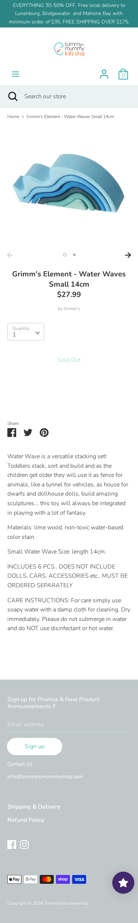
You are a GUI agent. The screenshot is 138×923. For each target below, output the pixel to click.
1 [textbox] (14, 335)
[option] (69, 187)
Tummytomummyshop (66, 903)
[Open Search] (12, 96)
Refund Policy (25, 820)
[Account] (104, 71)
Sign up (35, 746)
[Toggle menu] (15, 74)
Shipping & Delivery (33, 807)
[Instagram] (24, 844)
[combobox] (25, 332)
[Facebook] (11, 844)
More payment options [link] (69, 399)
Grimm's (72, 309)
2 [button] (74, 255)
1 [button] (65, 255)
